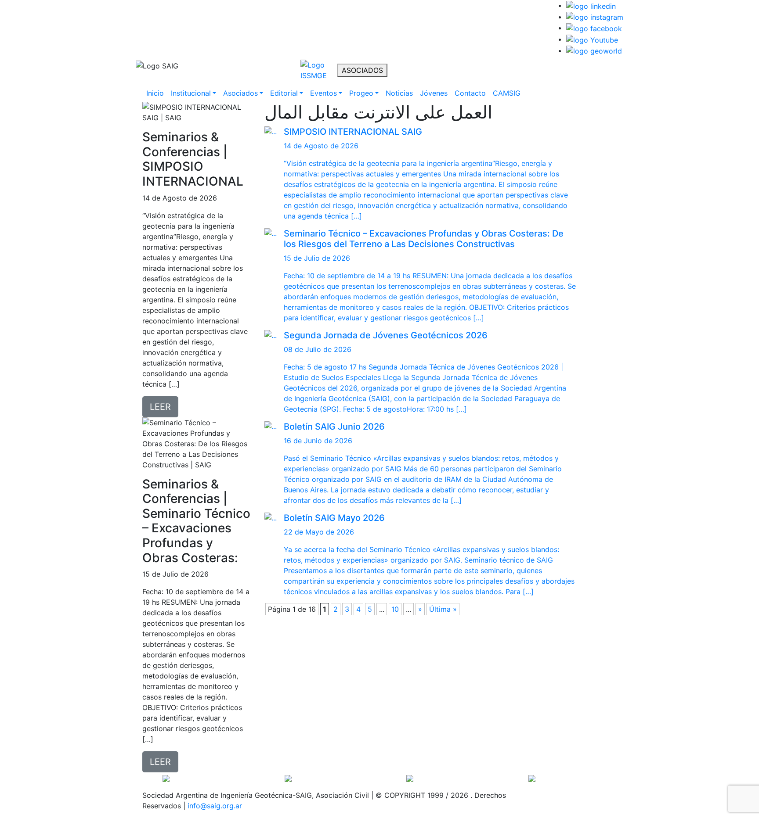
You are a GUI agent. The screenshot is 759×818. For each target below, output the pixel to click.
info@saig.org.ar (215, 805)
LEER (160, 407)
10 (395, 609)
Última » (443, 609)
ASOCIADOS (362, 70)
